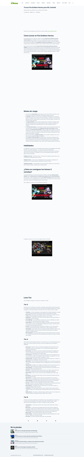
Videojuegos (38, 12)
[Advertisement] (42, 22)
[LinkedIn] (55, 421)
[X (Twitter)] (37, 421)
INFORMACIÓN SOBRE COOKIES (48, 455)
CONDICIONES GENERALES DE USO (38, 455)
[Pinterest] (46, 421)
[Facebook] (28, 421)
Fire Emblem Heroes (52, 31)
